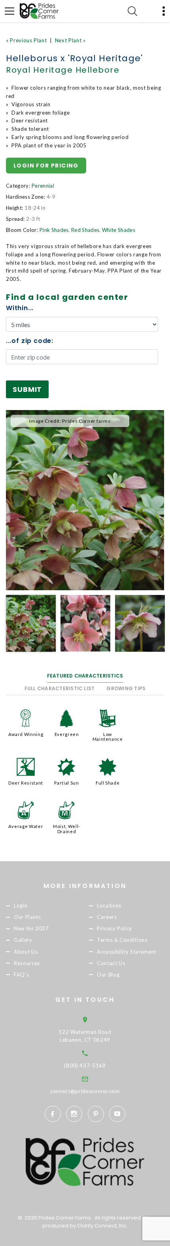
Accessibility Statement (127, 952)
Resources (27, 963)
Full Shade (108, 782)
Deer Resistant (25, 782)
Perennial (43, 186)
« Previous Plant (26, 40)
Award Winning (25, 734)
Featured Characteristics (85, 675)
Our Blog (108, 974)
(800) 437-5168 (85, 1065)
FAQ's (21, 974)
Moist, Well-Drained (66, 829)
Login (20, 905)
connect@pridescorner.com (85, 1091)
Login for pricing (46, 165)
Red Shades (85, 230)
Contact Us (111, 963)
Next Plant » (70, 40)
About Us (26, 952)
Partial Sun (66, 782)
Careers (107, 917)
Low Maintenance (108, 737)
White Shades (118, 230)
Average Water (25, 826)
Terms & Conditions (122, 940)
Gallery (23, 940)
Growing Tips (125, 688)
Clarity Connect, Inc (102, 1225)
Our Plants (27, 917)
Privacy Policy (114, 929)
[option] (85, 500)
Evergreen (67, 734)
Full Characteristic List (60, 688)
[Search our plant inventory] (132, 11)
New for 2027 (31, 929)
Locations (109, 905)
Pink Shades (54, 230)
